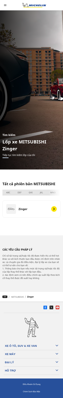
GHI (31, 192)
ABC (8, 192)
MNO (53, 192)
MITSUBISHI (17, 296)
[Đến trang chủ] (34, 5)
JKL (41, 192)
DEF (19, 192)
